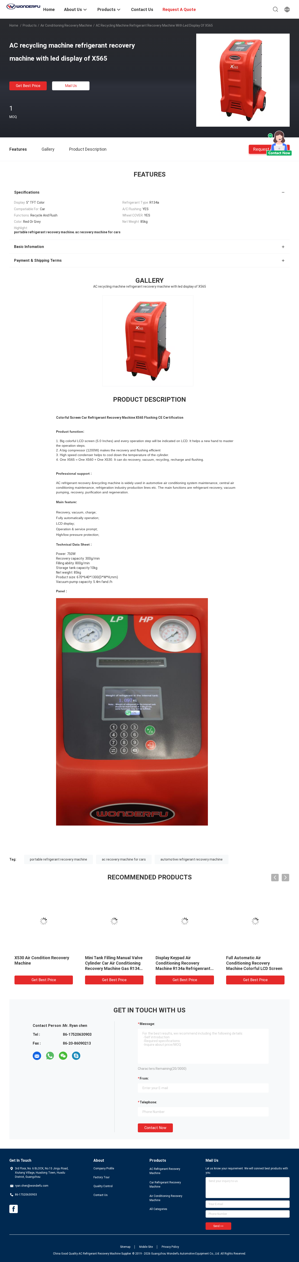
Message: (147, 1024)
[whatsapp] (50, 1056)
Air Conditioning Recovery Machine (66, 25)
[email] (37, 1056)
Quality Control (103, 1186)
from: (144, 1078)
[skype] (76, 1056)
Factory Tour (101, 1177)
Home (13, 25)
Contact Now (155, 1128)
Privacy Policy (170, 1246)
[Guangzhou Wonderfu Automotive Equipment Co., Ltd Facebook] (13, 1209)
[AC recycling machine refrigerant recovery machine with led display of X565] (243, 80)
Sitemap (125, 1246)
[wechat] (63, 1056)
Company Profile (103, 1168)
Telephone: (148, 1102)
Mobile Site (146, 1246)
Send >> (218, 1226)
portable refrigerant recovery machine (58, 859)
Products (30, 25)
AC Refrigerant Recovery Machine (165, 1171)
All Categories (158, 1209)
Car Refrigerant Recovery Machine (165, 1184)
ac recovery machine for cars (124, 859)
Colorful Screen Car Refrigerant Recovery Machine (246, 963)
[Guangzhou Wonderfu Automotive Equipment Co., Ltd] (23, 6)
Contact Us (100, 1195)
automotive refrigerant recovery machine (191, 859)
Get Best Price (28, 86)
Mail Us (71, 86)
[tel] (89, 1056)
